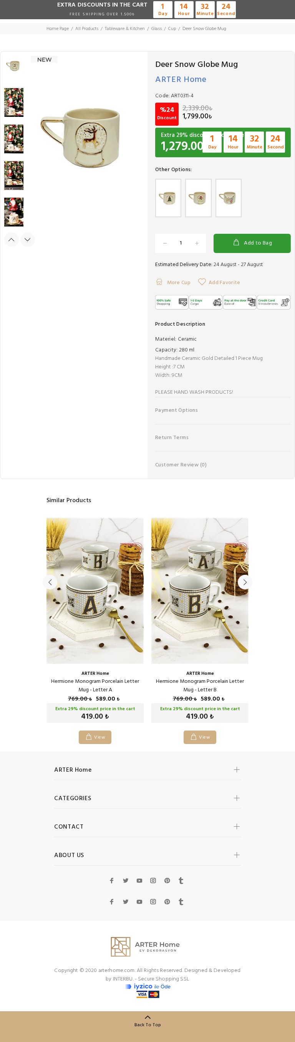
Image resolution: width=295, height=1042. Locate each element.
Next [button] (27, 239)
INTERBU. (123, 979)
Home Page (57, 29)
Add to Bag (258, 243)
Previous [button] (11, 239)
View (99, 737)
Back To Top (147, 1025)
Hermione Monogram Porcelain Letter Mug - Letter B (200, 685)
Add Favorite (224, 282)
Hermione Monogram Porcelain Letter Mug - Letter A (95, 685)
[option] (13, 70)
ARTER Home (181, 80)
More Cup (178, 282)
